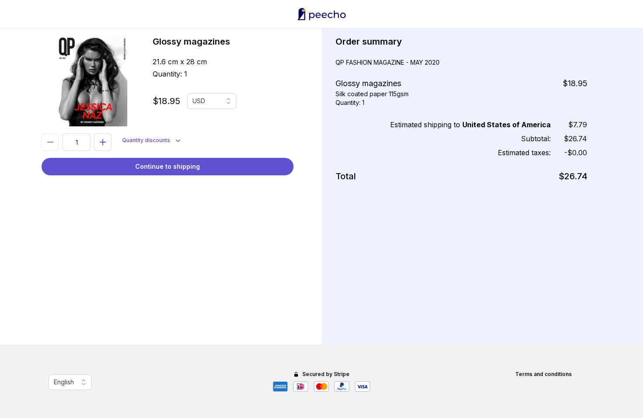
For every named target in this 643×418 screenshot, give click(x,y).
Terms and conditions (543, 374)
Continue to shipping (167, 166)
